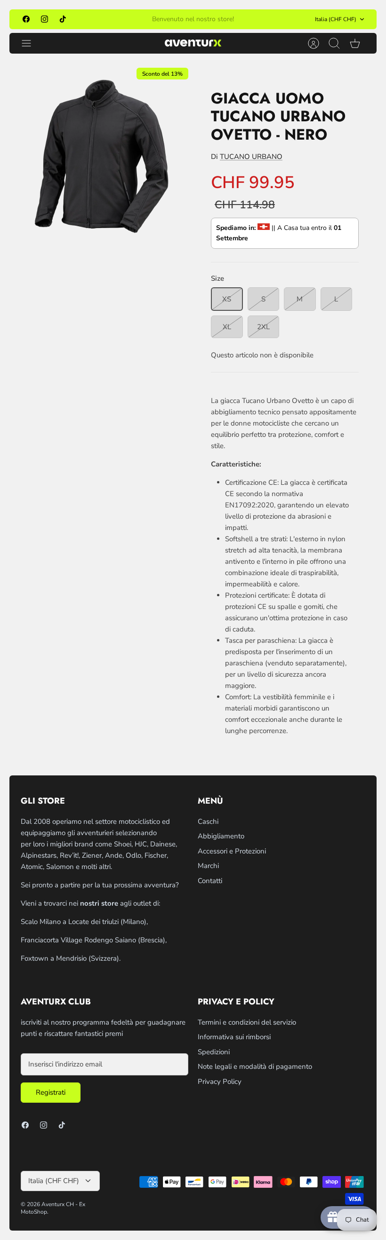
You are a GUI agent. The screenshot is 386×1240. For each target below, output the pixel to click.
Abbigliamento (221, 836)
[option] (101, 154)
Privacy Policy (219, 1081)
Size (217, 278)
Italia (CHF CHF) (335, 19)
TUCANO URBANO (251, 156)
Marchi (208, 865)
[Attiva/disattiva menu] (31, 43)
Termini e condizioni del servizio (247, 1022)
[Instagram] (44, 19)
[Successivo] (268, 19)
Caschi (208, 821)
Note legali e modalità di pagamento (255, 1066)
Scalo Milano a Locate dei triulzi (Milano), (84, 921)
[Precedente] (118, 19)
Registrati (50, 1092)
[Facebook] (26, 19)
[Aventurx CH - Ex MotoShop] (193, 43)
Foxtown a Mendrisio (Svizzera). (71, 958)
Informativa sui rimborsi (234, 1037)
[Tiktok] (63, 19)
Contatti (210, 880)
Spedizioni (214, 1052)
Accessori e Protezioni (232, 851)
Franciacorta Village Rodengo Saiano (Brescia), (94, 940)
